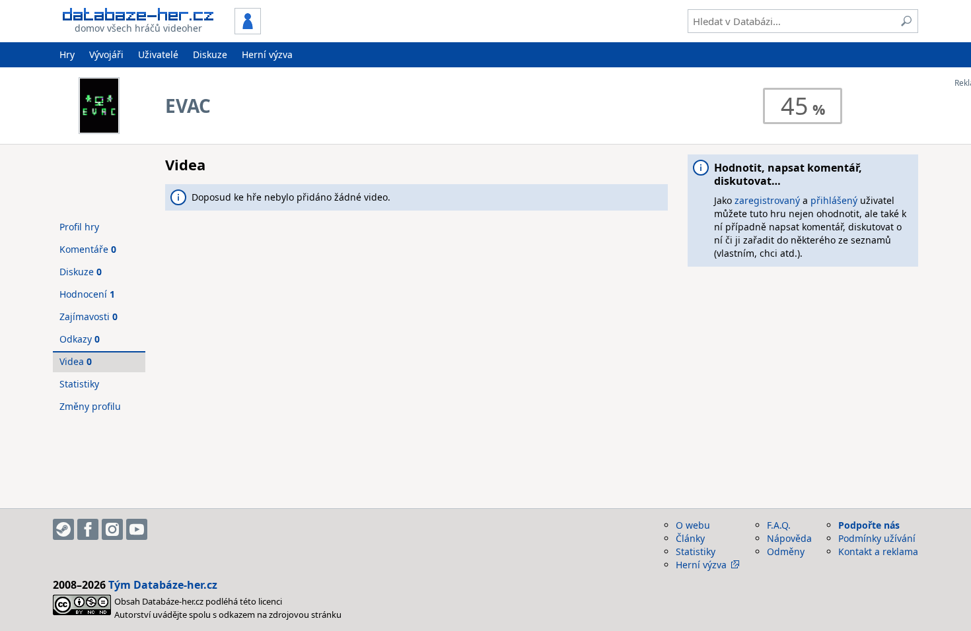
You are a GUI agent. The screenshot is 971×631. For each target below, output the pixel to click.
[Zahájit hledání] (906, 21)
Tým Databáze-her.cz (162, 585)
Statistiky (79, 384)
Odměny (786, 551)
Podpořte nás (869, 525)
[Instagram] (112, 529)
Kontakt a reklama (878, 551)
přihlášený (833, 200)
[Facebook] (87, 529)
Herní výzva (267, 54)
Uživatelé (158, 54)
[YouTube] (136, 529)
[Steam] (63, 529)
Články (690, 538)
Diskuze (210, 54)
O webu (693, 525)
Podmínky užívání (877, 538)
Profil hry (79, 226)
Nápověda (789, 538)
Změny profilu (90, 406)
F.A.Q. (779, 525)
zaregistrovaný (767, 200)
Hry (67, 54)
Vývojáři (106, 54)
